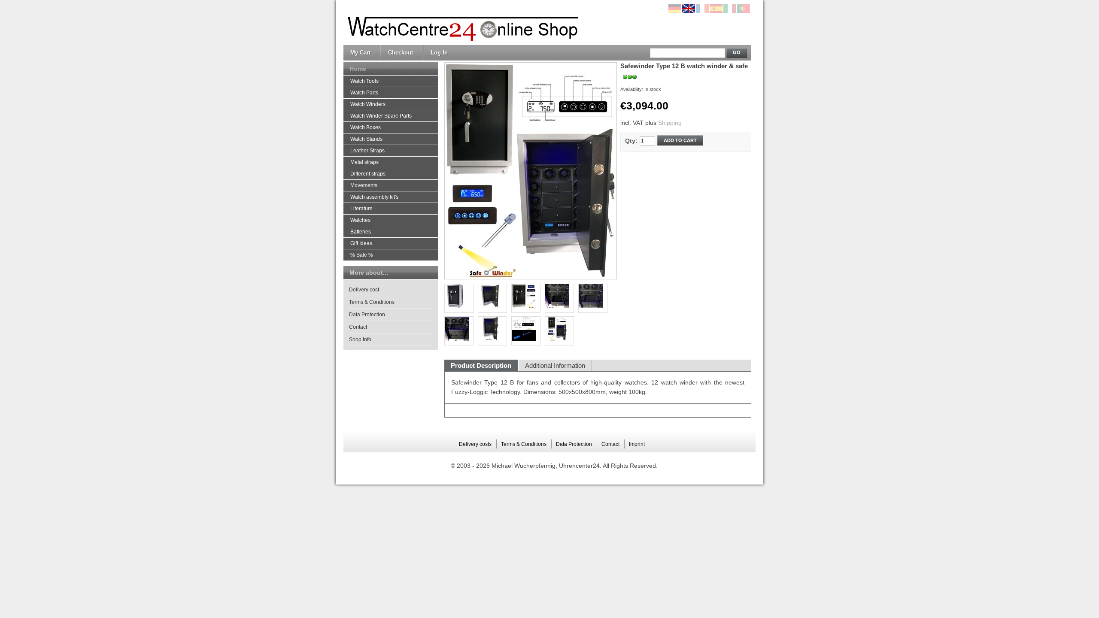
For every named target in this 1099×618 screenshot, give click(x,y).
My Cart (360, 52)
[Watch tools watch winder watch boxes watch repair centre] (460, 23)
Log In (439, 52)
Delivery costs (475, 444)
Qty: (631, 140)
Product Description (481, 365)
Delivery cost (364, 290)
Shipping (670, 122)
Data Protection (367, 315)
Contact (358, 327)
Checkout (400, 52)
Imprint (637, 444)
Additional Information (555, 365)
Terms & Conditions (372, 302)
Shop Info (360, 339)
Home (357, 68)
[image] (559, 330)
